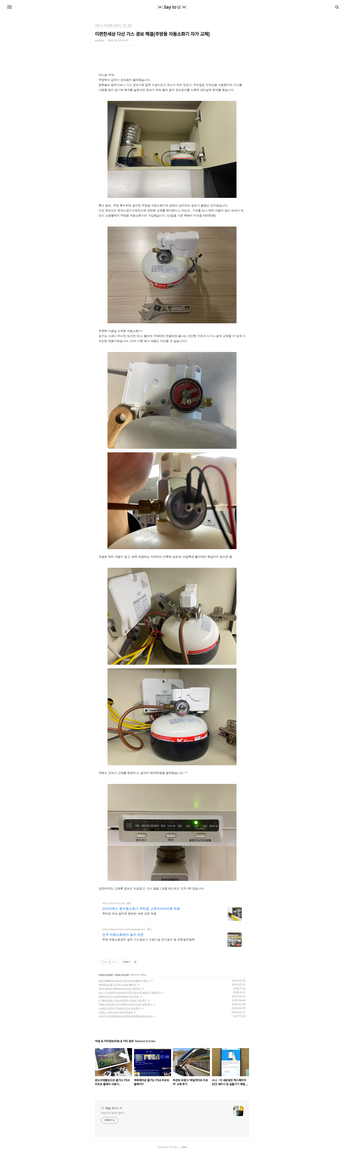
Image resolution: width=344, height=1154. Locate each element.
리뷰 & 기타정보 (106, 974)
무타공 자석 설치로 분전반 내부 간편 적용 (129, 913)
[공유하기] (109, 962)
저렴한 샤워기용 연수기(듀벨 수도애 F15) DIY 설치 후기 (125, 1004)
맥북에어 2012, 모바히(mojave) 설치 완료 (119, 996)
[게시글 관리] (114, 962)
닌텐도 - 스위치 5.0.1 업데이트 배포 (116, 1012)
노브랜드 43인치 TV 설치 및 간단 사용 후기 (119, 1008)
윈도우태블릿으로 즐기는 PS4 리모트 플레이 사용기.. (124, 980)
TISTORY (173, 1147)
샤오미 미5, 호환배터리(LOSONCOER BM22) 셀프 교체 (125, 1016)
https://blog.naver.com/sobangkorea (123, 929)
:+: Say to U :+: (172, 7)
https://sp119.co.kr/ (113, 903)
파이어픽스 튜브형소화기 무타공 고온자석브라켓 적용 (141, 908)
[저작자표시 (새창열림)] (135, 962)
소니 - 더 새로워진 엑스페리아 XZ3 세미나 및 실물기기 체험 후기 (130, 992)
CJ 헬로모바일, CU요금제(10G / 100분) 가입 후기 (123, 1000)
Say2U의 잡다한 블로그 (113, 1113)
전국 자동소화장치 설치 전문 (123, 934)
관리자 (184, 1147)
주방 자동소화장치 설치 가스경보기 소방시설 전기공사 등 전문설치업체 (148, 939)
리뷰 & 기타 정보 (122, 974)
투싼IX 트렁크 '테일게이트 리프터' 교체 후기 (120, 988)
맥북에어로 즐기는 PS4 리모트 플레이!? (118, 984)
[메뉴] (9, 7)
